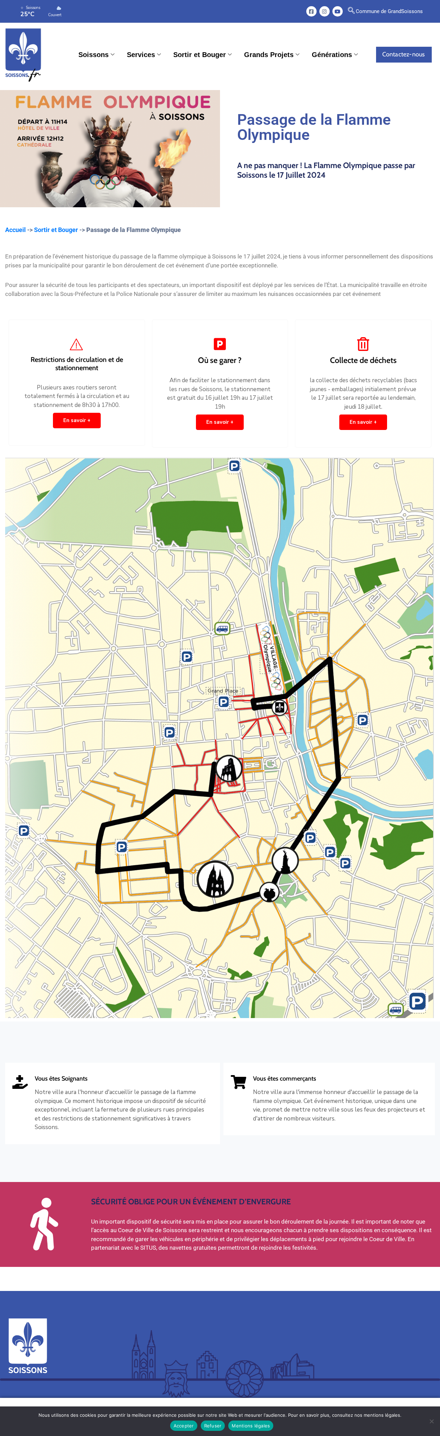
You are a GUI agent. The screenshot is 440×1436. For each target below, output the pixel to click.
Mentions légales (251, 1425)
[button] (351, 11)
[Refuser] (431, 1421)
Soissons (93, 54)
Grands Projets (269, 54)
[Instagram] (324, 11)
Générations (332, 54)
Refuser (213, 1425)
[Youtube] (337, 11)
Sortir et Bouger (199, 54)
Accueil (15, 229)
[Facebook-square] (311, 11)
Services (141, 54)
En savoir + (76, 420)
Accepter (184, 1425)
